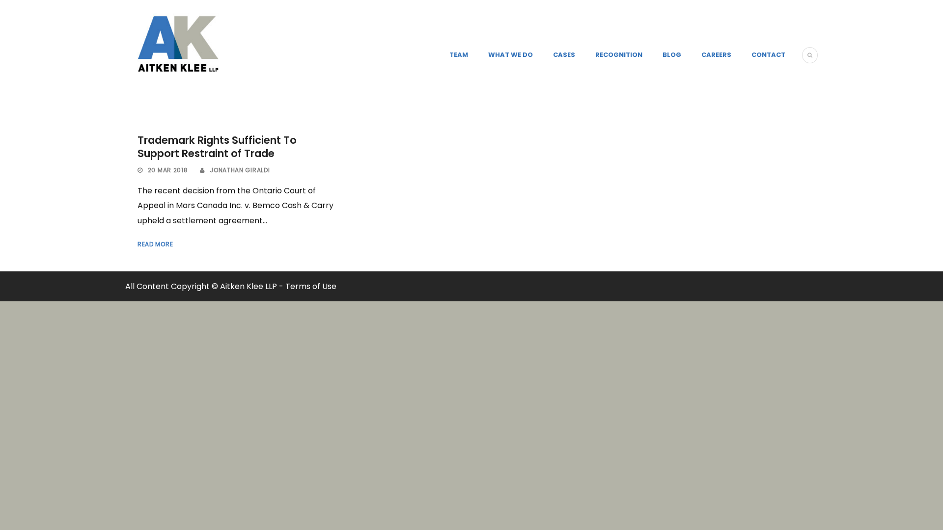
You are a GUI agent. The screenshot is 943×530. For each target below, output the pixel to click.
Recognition (618, 54)
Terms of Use (310, 286)
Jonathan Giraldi (240, 170)
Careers (716, 54)
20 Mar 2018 (168, 170)
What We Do (510, 54)
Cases (564, 54)
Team (458, 54)
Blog (672, 54)
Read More (155, 244)
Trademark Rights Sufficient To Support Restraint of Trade (217, 146)
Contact (768, 54)
